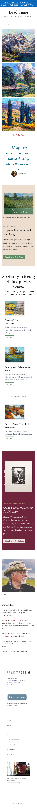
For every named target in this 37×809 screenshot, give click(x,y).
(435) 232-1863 (11, 684)
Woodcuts (10, 734)
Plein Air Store (11, 749)
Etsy (5, 646)
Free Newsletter (11, 745)
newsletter (24, 703)
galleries (5, 636)
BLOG (3, 5)
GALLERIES (25, 3)
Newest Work (15, 739)
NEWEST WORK (26, 5)
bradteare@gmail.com (13, 682)
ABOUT (6, 3)
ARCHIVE (15, 3)
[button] (18, 45)
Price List (9, 754)
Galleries (9, 725)
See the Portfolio (18, 135)
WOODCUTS (13, 5)
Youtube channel (16, 620)
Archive (9, 720)
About (8, 715)
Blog (8, 730)
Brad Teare (18, 12)
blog (6, 620)
